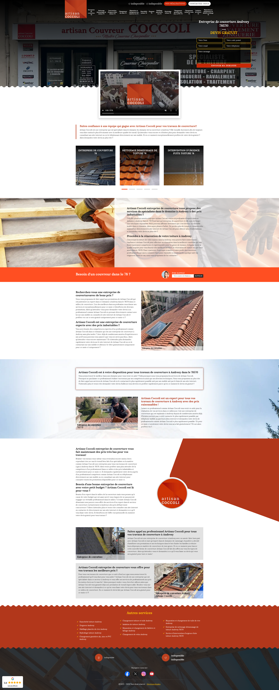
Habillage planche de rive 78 (159, 12)
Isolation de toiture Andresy (134, 624)
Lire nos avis (13, 686)
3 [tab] (140, 189)
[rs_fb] (127, 673)
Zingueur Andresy (87, 625)
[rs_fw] (135, 673)
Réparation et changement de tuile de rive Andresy (183, 622)
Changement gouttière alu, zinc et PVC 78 (178, 12)
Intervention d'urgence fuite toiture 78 (112, 12)
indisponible (177, 655)
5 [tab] (155, 189)
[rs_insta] (143, 673)
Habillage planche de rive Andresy (93, 629)
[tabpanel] (96, 165)
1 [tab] (125, 189)
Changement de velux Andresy (135, 634)
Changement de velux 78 (123, 12)
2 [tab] (132, 189)
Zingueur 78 (151, 12)
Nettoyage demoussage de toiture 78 (101, 12)
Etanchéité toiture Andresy (91, 622)
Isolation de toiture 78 (198, 12)
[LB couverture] (76, 9)
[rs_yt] (151, 673)
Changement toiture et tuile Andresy (137, 621)
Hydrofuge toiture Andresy (90, 633)
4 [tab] (147, 189)
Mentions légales (153, 684)
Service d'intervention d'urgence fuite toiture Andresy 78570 (181, 634)
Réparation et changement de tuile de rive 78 (134, 12)
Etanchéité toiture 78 (144, 12)
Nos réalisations (175, 4)
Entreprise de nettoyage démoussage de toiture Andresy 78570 (182, 628)
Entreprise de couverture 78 (91, 12)
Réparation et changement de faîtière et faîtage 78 (208, 12)
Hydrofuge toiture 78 (168, 12)
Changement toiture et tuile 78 (189, 12)
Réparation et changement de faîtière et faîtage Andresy (139, 629)
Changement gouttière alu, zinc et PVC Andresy (95, 638)
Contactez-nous (199, 4)
